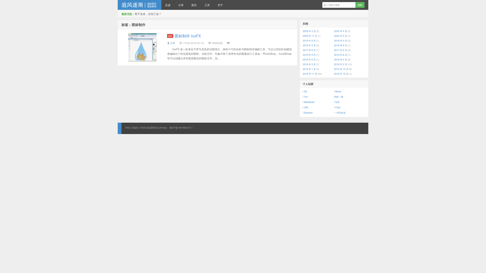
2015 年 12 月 (341, 69)
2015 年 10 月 (341, 73)
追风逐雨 (139, 5)
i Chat (337, 107)
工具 (207, 5)
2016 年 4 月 (340, 59)
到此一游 (338, 96)
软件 (170, 36)
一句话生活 (340, 112)
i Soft (336, 102)
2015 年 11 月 (310, 73)
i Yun (305, 96)
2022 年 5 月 (340, 35)
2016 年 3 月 (309, 64)
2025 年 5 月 (340, 31)
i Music (337, 91)
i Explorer (308, 112)
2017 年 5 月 (340, 50)
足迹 (167, 5)
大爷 (172, 43)
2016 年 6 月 (340, 54)
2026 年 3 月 (309, 31)
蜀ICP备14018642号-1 (181, 127)
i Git (305, 91)
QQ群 (134, 127)
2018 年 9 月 (340, 45)
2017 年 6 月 (309, 50)
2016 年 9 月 (309, 54)
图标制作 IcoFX (188, 35)
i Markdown (309, 102)
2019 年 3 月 (340, 40)
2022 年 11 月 (310, 35)
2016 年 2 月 (340, 64)
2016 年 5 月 (309, 59)
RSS (127, 127)
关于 (220, 5)
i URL (306, 107)
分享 (181, 5)
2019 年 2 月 (309, 45)
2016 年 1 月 (309, 69)
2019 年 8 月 (309, 40)
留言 (194, 5)
